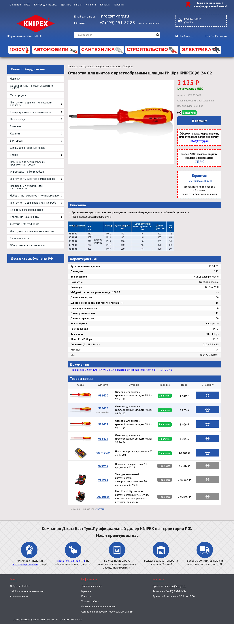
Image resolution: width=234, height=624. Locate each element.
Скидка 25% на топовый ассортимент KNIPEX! (33, 87)
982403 (103, 424)
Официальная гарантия (71, 560)
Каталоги (91, 4)
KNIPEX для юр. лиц (45, 4)
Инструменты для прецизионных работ (34, 202)
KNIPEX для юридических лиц (27, 591)
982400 (103, 395)
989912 (103, 479)
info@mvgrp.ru (114, 16)
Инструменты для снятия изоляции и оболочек (32, 104)
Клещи (14, 155)
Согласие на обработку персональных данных (107, 611)
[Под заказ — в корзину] (207, 465)
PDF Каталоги (218, 36)
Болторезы (16, 140)
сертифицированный (25, 564)
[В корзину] (207, 395)
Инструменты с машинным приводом (32, 231)
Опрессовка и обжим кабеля (27, 171)
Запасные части (19, 238)
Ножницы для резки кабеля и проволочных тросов (27, 163)
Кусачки (15, 133)
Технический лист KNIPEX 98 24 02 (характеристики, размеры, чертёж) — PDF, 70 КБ (122, 369)
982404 (103, 438)
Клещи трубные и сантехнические (31, 112)
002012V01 (103, 453)
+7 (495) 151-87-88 (117, 22)
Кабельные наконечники (24, 217)
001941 (103, 465)
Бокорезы (16, 126)
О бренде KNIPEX (20, 4)
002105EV (103, 496)
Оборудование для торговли (27, 245)
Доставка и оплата (71, 4)
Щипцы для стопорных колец (27, 147)
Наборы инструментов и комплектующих (34, 195)
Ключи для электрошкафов (26, 209)
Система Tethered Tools (24, 224)
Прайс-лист (186, 36)
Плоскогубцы (17, 119)
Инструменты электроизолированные (32, 178)
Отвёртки (128, 66)
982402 (103, 408)
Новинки (15, 78)
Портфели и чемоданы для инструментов (26, 187)
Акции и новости (19, 596)
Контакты (105, 4)
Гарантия (119, 4)
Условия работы (90, 601)
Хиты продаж (18, 95)
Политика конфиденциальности (98, 606)
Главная (72, 66)
